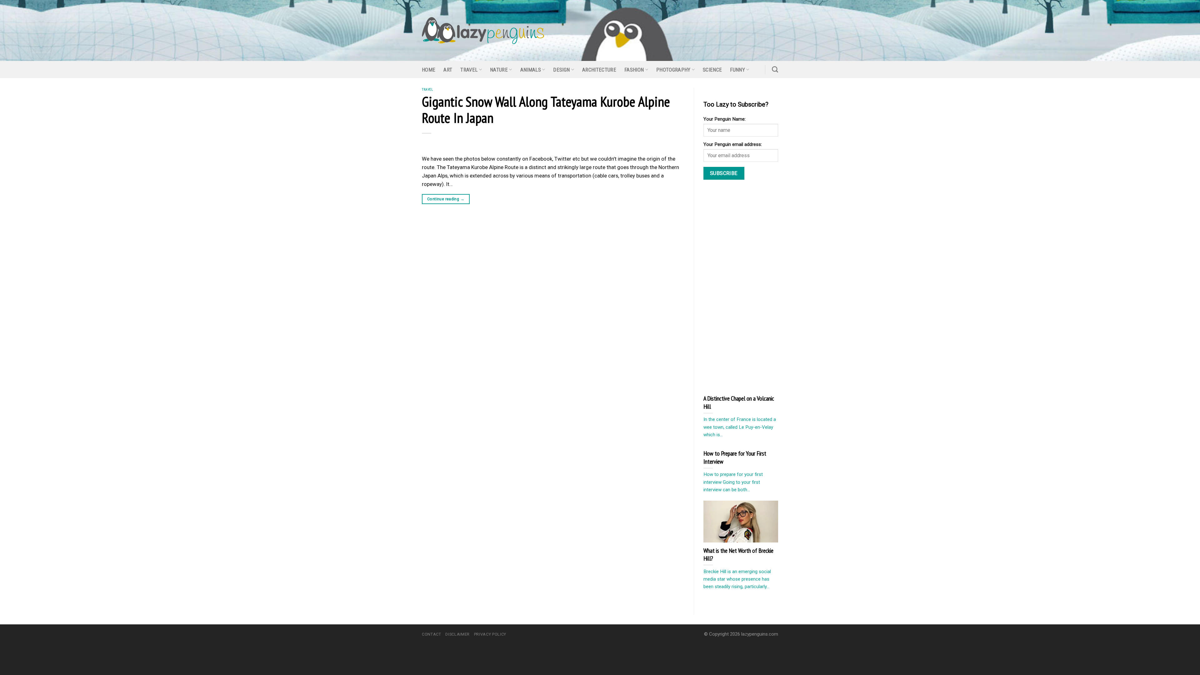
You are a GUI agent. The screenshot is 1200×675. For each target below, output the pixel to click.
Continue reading (445, 199)
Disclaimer (457, 634)
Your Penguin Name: (724, 119)
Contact (431, 634)
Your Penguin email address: (732, 144)
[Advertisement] (750, 286)
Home (428, 70)
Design (561, 70)
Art (447, 70)
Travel (469, 70)
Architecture (599, 70)
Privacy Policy (490, 634)
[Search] (775, 69)
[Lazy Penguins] (483, 30)
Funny (737, 70)
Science (712, 70)
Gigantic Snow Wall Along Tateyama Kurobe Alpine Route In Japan (546, 109)
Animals (530, 70)
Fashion (634, 70)
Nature (499, 70)
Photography (673, 70)
